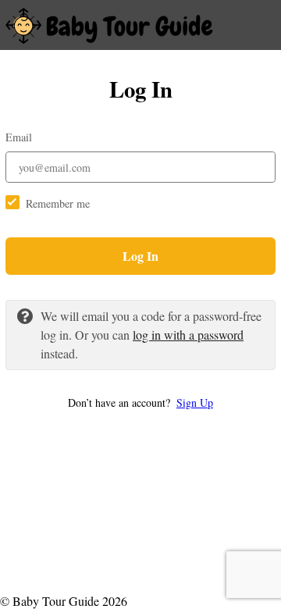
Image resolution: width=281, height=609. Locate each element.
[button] (140, 402)
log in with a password (188, 334)
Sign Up (194, 402)
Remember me (58, 203)
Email (18, 137)
